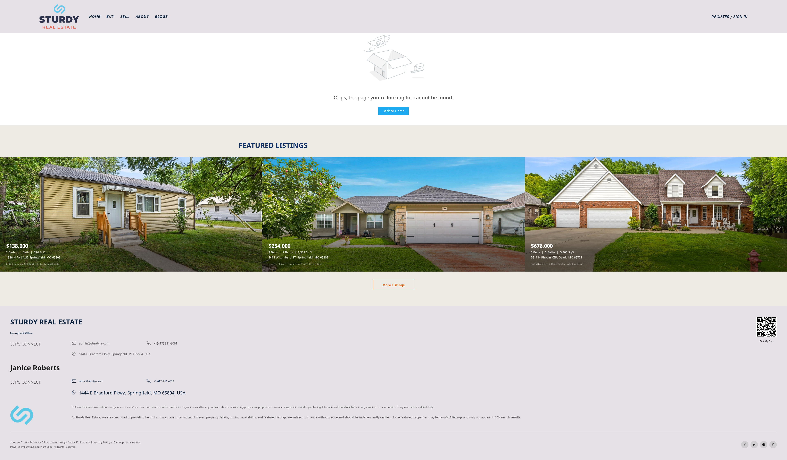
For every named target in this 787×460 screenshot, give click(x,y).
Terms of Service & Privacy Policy (29, 442)
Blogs (161, 16)
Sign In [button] (740, 16)
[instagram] (763, 444)
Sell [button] (124, 16)
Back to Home (393, 111)
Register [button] (720, 16)
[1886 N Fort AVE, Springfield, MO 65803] (131, 214)
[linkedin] (754, 444)
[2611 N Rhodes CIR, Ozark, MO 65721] (656, 214)
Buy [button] (110, 16)
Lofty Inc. (29, 447)
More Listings (393, 285)
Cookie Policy (57, 442)
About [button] (142, 16)
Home (94, 16)
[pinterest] (773, 444)
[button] (59, 16)
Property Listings (102, 442)
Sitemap (119, 442)
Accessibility (133, 442)
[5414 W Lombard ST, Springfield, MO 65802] (393, 214)
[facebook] (744, 444)
